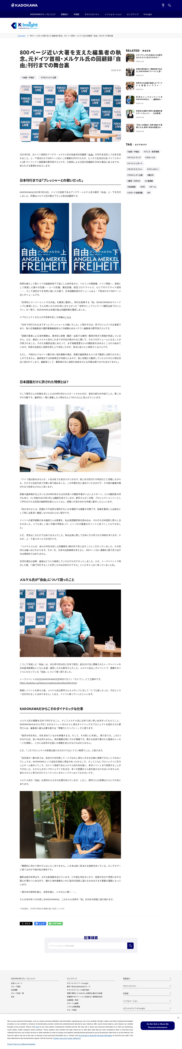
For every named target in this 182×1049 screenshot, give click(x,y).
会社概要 (14, 990)
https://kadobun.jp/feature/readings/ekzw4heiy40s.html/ (48, 682)
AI (149, 192)
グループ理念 (16, 986)
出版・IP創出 (28, 77)
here (37, 1027)
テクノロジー (153, 169)
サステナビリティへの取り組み (78, 990)
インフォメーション (113, 14)
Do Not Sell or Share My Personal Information (95, 1035)
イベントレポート (136, 163)
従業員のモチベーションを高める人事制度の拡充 (84, 996)
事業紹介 (64, 14)
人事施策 (149, 181)
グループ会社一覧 (17, 993)
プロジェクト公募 (49, 77)
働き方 (151, 175)
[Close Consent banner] (178, 1018)
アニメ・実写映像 (152, 151)
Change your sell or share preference (67, 1038)
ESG (143, 186)
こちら (68, 317)
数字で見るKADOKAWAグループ (78, 986)
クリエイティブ (135, 157)
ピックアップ (132, 14)
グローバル (151, 157)
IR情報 (76, 14)
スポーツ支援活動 (136, 192)
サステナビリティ (92, 14)
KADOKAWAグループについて (43, 14)
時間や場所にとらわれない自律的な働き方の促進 (84, 993)
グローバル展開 (72, 1003)
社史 (12, 996)
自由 (90, 154)
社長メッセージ (16, 983)
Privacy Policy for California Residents (21, 1044)
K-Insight (148, 14)
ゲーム (153, 186)
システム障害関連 (73, 1006)
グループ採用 (72, 1010)
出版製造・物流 (72, 1000)
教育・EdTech (134, 181)
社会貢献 (132, 186)
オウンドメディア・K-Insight (77, 983)
